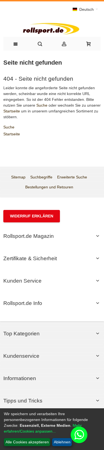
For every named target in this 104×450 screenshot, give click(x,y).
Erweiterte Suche (72, 177)
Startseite (11, 111)
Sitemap (18, 177)
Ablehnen (62, 442)
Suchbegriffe (41, 177)
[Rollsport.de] (52, 28)
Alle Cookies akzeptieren (27, 442)
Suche (41, 105)
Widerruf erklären (31, 216)
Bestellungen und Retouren (49, 187)
